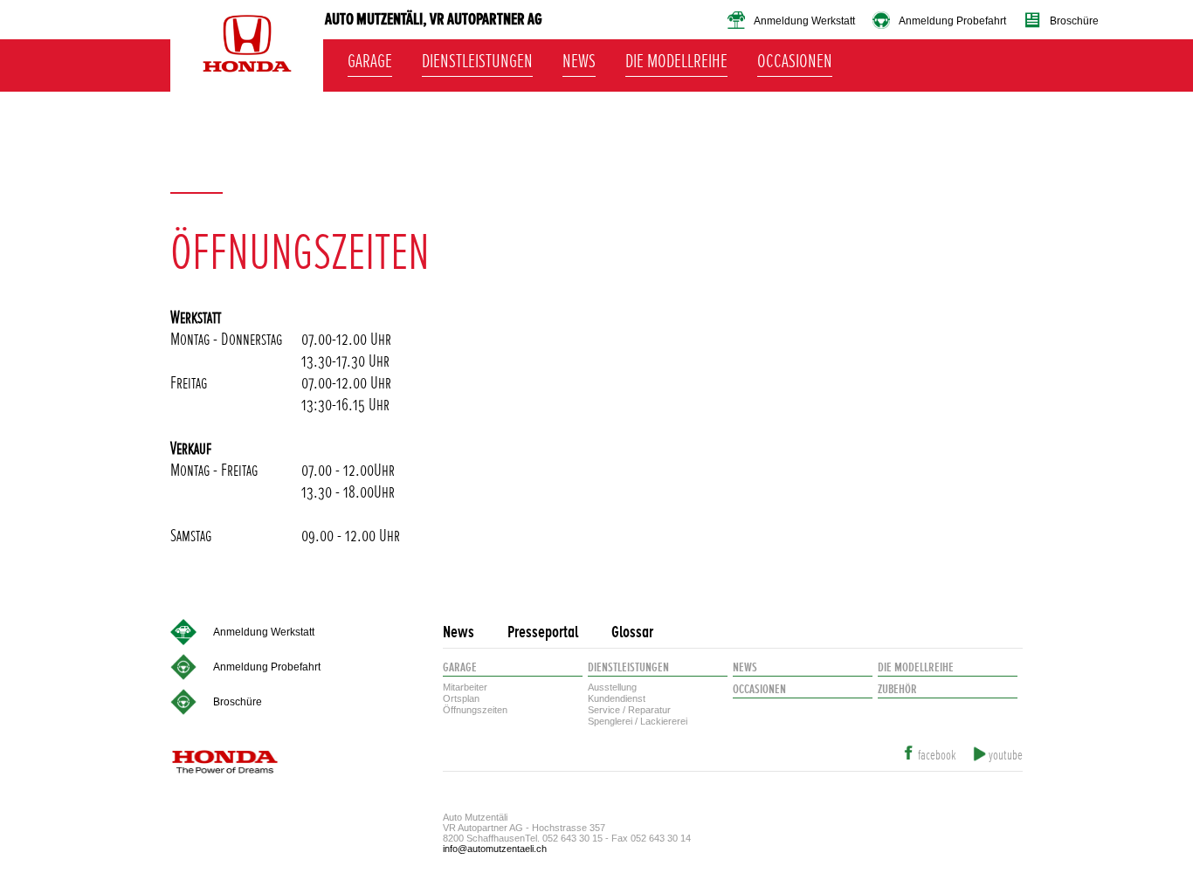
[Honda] (246, 52)
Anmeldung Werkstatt (804, 21)
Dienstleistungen (477, 58)
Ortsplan (461, 698)
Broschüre (1074, 21)
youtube (1006, 755)
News (579, 58)
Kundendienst (616, 698)
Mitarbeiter (465, 687)
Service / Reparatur (629, 710)
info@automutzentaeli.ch (495, 848)
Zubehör (897, 689)
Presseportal (542, 632)
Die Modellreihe (676, 58)
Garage (370, 58)
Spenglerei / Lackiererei (637, 721)
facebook (936, 755)
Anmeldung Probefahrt (952, 21)
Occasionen (794, 58)
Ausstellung (612, 687)
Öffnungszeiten (475, 710)
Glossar (632, 632)
